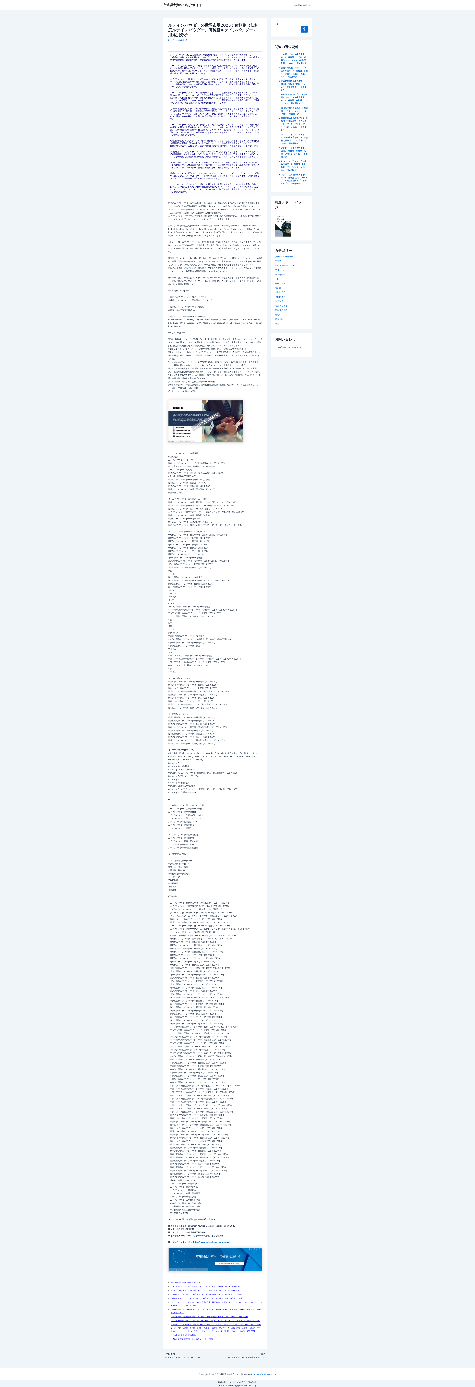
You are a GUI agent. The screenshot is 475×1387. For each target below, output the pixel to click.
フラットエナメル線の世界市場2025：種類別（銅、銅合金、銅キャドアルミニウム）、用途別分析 (209, 1317)
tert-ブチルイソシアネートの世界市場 (185, 1282)
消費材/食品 (280, 292)
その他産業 (280, 274)
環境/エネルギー (282, 305)
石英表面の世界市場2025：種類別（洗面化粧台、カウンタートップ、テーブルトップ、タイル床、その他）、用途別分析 (294, 124)
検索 (276, 24)
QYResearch (280, 270)
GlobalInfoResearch (284, 256)
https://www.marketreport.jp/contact (211, 1242)
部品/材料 (279, 323)
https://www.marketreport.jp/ (288, 347)
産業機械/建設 (281, 310)
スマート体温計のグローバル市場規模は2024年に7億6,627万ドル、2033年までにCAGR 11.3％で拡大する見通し (215, 1321)
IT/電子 (278, 261)
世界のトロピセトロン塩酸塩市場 (184, 1335)
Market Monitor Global (285, 265)
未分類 (278, 288)
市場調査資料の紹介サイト (182, 5)
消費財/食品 (280, 297)
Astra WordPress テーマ (265, 1374)
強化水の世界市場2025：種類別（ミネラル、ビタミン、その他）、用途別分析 (294, 111)
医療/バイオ (280, 283)
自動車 (278, 314)
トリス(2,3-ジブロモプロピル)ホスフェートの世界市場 (192, 1339)
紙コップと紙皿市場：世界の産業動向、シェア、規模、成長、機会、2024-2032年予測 (205, 1290)
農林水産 (279, 319)
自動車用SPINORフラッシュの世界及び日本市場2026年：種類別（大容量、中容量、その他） (207, 1298)
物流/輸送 (279, 301)
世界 (277, 279)
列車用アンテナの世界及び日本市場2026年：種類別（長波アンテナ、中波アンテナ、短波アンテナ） (210, 1294)
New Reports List (302, 5)
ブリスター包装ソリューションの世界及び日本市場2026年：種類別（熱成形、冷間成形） (206, 1286)
